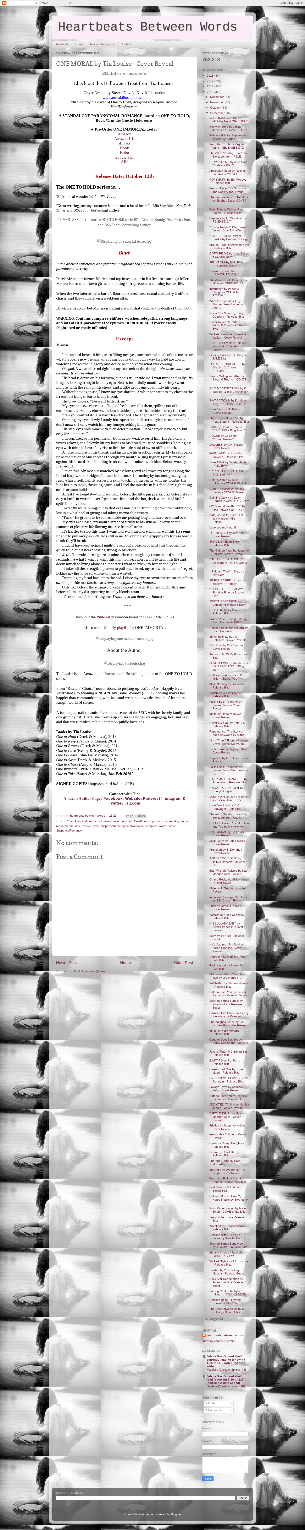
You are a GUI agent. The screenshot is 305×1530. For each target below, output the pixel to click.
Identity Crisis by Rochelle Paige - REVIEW (226, 1254)
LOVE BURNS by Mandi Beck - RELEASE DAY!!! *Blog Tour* (228, 666)
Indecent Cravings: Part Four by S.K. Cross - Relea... (228, 899)
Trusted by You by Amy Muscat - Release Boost (226, 1272)
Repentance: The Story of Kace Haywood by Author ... (229, 733)
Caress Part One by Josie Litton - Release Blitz (226, 1071)
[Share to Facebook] (140, 816)
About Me (62, 44)
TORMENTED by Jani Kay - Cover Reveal (227, 534)
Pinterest (104, 617)
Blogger (176, 1514)
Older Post (183, 962)
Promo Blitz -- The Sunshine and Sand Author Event (227, 190)
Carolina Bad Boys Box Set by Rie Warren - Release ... (229, 1014)
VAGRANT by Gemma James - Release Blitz (228, 985)
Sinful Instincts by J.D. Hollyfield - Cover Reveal (227, 638)
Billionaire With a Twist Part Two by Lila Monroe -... (227, 976)
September (218, 113)
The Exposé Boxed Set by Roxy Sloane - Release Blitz (229, 420)
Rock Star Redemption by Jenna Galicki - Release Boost (226, 1282)
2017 (210, 81)
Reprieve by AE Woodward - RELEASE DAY (227, 220)
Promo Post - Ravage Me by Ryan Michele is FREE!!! (227, 621)
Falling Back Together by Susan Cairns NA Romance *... (228, 770)
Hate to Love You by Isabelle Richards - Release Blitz (228, 1097)
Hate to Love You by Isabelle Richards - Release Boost (228, 994)
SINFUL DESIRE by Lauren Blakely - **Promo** (227, 582)
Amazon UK (124, 138)
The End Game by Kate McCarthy (224, 1162)
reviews (87, 826)
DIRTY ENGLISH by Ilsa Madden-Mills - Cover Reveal (225, 1117)
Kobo (124, 152)
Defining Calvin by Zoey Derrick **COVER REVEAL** (229, 499)
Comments (214, 1410)
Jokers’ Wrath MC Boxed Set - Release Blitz (229, 1053)
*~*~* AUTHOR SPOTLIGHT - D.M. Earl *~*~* (228, 473)
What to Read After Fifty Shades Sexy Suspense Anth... (226, 304)
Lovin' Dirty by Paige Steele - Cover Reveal (228, 842)
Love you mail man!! (222, 527)
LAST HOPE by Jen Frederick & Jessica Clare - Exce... (228, 798)
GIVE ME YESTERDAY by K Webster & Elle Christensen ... (228, 392)
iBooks (124, 143)
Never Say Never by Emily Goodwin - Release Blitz (226, 315)
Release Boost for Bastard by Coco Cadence (228, 629)
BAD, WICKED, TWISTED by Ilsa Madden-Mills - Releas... (228, 518)
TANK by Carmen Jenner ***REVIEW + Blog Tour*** (227, 429)
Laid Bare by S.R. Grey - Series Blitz (225, 1189)
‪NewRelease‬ (142, 821)
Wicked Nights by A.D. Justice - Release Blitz (228, 1263)
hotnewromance (108, 821)
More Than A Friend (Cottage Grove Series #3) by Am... (228, 742)
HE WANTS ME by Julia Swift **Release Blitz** (228, 163)
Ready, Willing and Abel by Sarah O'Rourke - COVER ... (227, 379)
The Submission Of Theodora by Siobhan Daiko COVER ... (228, 200)
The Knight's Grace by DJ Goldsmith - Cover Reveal (227, 1023)
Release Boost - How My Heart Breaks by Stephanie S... (228, 1199)
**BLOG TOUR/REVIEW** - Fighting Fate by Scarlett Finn (227, 592)
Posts (211, 1403)
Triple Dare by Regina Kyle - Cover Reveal (227, 751)
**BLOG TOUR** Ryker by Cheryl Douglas (226, 789)
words (163, 826)
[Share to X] (136, 816)
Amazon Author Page (81, 798)
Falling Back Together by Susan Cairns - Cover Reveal (225, 705)
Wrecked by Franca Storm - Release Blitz (227, 1227)
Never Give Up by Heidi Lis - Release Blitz (227, 724)
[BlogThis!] (132, 816)
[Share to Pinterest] (144, 816)
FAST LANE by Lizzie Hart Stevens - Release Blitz (226, 455)
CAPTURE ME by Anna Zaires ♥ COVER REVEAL (229, 255)
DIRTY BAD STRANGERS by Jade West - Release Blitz (228, 781)
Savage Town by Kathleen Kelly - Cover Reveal (226, 1088)
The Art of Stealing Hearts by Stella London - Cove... (228, 816)
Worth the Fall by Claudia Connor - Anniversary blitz (227, 1180)
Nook (124, 148)
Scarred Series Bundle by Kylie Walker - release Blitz (228, 1245)
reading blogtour (179, 821)
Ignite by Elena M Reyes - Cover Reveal (226, 715)
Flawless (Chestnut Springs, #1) (226, 1386)
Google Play (124, 157)
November (217, 102)
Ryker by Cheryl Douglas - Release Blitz (226, 1145)
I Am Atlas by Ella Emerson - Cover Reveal (227, 647)
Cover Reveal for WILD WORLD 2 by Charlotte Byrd (226, 325)
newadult (126, 821)
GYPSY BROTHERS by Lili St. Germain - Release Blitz (229, 1080)
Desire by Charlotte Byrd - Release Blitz (226, 1154)
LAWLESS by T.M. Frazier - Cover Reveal (227, 446)
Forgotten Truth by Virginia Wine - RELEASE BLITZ (226, 146)
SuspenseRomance (131, 826)
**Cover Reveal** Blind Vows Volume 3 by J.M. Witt (227, 229)
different (90, 821)
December (217, 96)
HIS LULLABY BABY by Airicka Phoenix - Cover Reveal (226, 927)
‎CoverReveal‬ (75, 821)
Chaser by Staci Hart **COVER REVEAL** (224, 273)
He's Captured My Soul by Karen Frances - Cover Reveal (226, 948)
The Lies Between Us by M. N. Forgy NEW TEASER (227, 1310)
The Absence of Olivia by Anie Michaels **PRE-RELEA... (228, 282)
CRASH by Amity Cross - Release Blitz (225, 612)
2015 (210, 92)
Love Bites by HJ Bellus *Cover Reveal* (224, 411)
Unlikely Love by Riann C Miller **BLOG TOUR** (225, 677)
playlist (122, 627)
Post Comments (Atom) (89, 971)
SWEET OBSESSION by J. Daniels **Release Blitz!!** (227, 603)
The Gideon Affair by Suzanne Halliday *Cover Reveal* (229, 552)
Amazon (124, 134)
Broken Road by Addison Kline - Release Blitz (229, 246)
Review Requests (102, 44)
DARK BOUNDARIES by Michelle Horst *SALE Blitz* (228, 119)
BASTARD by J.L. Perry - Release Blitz (225, 1062)
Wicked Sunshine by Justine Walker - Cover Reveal (227, 336)
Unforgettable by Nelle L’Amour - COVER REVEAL (228, 481)
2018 (210, 75)
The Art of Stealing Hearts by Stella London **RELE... (228, 155)
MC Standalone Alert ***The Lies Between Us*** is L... (227, 508)
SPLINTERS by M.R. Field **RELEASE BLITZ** (226, 264)
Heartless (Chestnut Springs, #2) (226, 1369)
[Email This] (128, 816)
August (215, 1319)
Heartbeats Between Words (147, 27)
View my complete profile (218, 1341)
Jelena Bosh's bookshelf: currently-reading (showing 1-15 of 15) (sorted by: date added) (226, 1361)
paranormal (159, 821)
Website (132, 798)
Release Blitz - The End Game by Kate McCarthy (227, 1236)
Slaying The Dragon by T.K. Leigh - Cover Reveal (227, 1171)
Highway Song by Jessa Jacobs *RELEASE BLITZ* (228, 128)
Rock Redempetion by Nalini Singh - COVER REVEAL (227, 1210)
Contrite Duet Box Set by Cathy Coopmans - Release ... (229, 1043)
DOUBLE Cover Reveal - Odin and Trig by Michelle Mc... (229, 825)
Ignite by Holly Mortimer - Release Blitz (225, 1032)
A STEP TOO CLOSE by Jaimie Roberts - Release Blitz (227, 862)
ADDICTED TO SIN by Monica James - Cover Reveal (229, 1106)
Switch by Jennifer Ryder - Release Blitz (226, 694)
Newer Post (66, 962)
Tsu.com (132, 803)
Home (79, 44)
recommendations (68, 826)
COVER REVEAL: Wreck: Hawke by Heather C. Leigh (229, 237)
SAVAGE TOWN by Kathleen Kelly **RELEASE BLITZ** (228, 402)
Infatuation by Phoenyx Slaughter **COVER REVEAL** (224, 292)
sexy (96, 826)
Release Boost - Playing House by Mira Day (225, 1301)
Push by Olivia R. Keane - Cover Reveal (226, 907)
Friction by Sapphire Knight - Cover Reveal (228, 1127)
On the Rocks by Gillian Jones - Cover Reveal (229, 881)
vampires (151, 826)
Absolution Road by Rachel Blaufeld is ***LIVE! (227, 172)
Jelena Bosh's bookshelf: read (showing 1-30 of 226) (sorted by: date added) (225, 1379)
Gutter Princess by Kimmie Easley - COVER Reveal (226, 490)
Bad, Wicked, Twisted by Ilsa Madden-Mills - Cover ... (228, 872)
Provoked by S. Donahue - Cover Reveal (226, 851)
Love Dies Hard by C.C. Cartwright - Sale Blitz (225, 807)
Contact (126, 44)
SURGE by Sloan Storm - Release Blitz (225, 543)
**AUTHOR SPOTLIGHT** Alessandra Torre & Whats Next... (228, 562)
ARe (124, 162)
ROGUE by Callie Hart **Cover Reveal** (223, 437)
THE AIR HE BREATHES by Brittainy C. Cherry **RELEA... (227, 367)
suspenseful (108, 826)
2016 (210, 86)
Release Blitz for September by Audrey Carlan (227, 137)
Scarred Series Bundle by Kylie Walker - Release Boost (226, 1004)
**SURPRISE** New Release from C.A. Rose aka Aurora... (227, 346)
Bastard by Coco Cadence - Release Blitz (227, 916)
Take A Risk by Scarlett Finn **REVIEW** (227, 464)
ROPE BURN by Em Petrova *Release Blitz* (227, 181)
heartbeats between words (225, 1335)
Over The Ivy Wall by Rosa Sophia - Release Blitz (226, 211)
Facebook (113, 798)
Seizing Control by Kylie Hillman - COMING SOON (227, 1293)
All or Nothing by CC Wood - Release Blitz (227, 685)
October (216, 107)
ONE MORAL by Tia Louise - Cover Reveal (228, 833)
